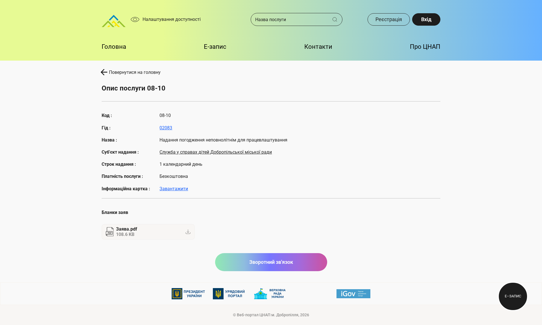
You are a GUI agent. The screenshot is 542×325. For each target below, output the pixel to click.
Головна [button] (114, 46)
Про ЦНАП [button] (425, 46)
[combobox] (291, 19)
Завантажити (173, 188)
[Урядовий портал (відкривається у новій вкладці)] (230, 293)
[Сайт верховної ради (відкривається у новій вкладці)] (271, 293)
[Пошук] (337, 19)
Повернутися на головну (135, 72)
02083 (165, 128)
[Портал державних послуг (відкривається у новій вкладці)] (353, 293)
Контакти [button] (318, 46)
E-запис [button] (215, 46)
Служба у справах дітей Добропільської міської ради (215, 152)
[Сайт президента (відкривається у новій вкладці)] (189, 293)
